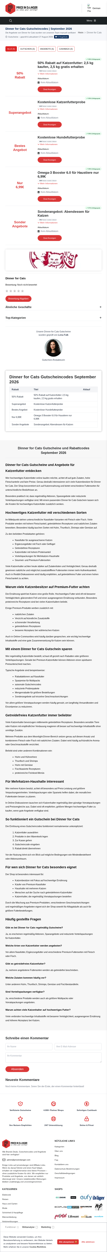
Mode (4, 1208)
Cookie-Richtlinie (38, 1247)
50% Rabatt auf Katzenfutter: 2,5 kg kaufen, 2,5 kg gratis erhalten (65, 65)
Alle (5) (11, 49)
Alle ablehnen (88, 1242)
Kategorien (59, 1146)
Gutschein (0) (27, 49)
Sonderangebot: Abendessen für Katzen (63, 213)
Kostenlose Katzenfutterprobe (61, 102)
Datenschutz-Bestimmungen (67, 1169)
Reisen (5, 1199)
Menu (90, 20)
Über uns (59, 1151)
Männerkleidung (9, 1217)
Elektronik (6, 1195)
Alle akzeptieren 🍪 (68, 1242)
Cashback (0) (66, 49)
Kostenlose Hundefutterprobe (61, 137)
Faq (56, 1160)
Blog (57, 1155)
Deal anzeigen (49, 89)
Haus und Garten (9, 1204)
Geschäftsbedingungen (65, 1173)
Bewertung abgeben (18, 298)
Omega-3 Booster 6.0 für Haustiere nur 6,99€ (68, 174)
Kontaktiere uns (61, 1164)
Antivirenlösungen (10, 1221)
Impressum (60, 1178)
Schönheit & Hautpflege (12, 1212)
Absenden (17, 1069)
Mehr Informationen (49, 74)
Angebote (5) (47, 49)
